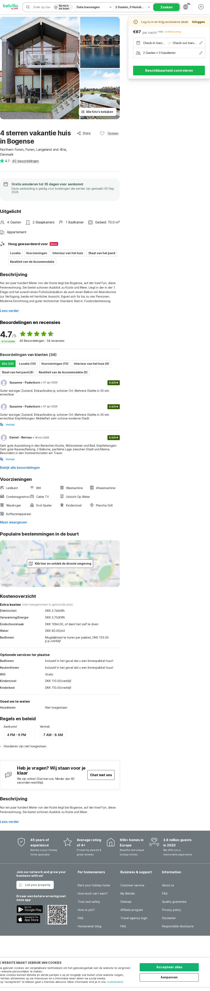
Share (87, 133)
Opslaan (113, 133)
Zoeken (166, 7)
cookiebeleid (115, 981)
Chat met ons (101, 775)
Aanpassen (169, 977)
